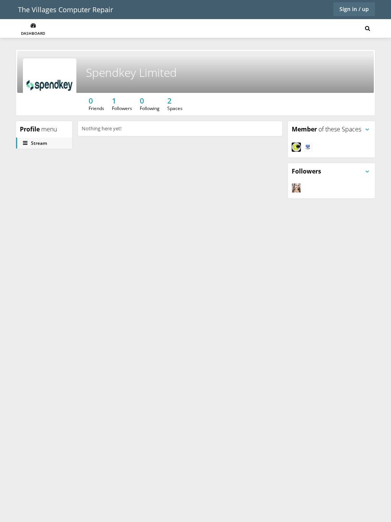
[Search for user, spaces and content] (367, 28)
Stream (38, 143)
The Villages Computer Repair (65, 9)
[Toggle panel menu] (367, 129)
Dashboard (33, 33)
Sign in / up (354, 9)
